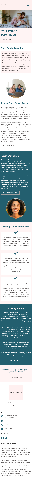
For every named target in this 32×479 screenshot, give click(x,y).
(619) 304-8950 (9, 421)
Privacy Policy (16, 405)
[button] (28, 5)
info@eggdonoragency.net (11, 425)
